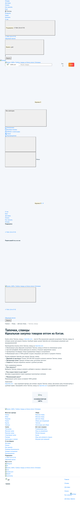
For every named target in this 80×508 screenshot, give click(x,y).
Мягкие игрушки (40, 433)
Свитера (7, 425)
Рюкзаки (7, 437)
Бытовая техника (12, 129)
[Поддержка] (20, 294)
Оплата (7, 5)
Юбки (6, 417)
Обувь (13, 324)
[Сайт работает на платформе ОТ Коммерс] (8, 482)
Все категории (10, 111)
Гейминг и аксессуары (13, 132)
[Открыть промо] (3, 60)
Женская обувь (39, 417)
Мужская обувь (39, 415)
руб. (10, 47)
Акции (7, 15)
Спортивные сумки (10, 435)
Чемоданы (8, 429)
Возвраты (8, 13)
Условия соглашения (11, 451)
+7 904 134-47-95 (15, 28)
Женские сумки (9, 431)
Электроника (10, 127)
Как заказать (8, 7)
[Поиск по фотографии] (62, 65)
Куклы (37, 435)
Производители (11, 136)
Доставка (8, 3)
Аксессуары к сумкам (11, 439)
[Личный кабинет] (19, 73)
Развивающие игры (41, 429)
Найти (71, 64)
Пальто (7, 421)
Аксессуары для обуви (42, 425)
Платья (7, 415)
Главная (7, 324)
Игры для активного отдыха (43, 437)
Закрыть (8, 58)
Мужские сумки (9, 433)
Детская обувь (21, 324)
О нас (6, 19)
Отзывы (7, 1)
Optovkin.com (28, 339)
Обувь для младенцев (42, 421)
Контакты (7, 17)
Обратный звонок (10, 38)
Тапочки (37, 423)
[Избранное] (19, 87)
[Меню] (20, 144)
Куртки (7, 423)
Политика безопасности (12, 449)
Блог (6, 9)
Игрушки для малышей (42, 439)
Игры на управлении (41, 431)
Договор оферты (69, 499)
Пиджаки (7, 419)
